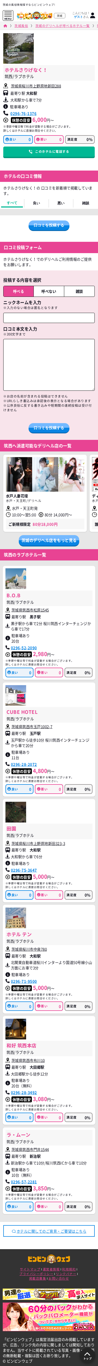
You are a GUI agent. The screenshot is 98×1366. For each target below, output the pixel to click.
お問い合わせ (58, 1278)
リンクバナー (66, 1274)
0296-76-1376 (23, 113)
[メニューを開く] (8, 14)
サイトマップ (30, 1269)
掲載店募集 (37, 1278)
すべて (12, 203)
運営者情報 (51, 1269)
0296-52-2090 (24, 647)
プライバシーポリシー (36, 1274)
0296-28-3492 (24, 1092)
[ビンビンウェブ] (5, 26)
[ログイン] (92, 15)
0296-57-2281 (24, 1181)
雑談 (85, 203)
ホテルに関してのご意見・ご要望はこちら (52, 1231)
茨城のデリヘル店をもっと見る (49, 540)
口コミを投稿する (49, 225)
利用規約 (69, 1269)
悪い (61, 203)
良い (36, 203)
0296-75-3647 (24, 870)
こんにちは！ (81, 14)
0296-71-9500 (24, 981)
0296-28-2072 (24, 764)
